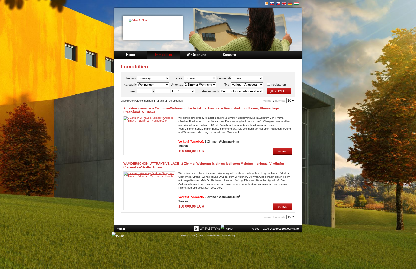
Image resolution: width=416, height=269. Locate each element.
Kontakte (229, 55)
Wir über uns (196, 55)
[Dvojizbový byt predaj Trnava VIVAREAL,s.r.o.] (272, 3)
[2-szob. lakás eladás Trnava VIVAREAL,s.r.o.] (296, 3)
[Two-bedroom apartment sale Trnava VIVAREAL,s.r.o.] (284, 3)
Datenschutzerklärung (221, 235)
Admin (121, 228)
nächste (280, 100)
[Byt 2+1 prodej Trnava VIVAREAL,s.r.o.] (278, 3)
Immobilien (163, 55)
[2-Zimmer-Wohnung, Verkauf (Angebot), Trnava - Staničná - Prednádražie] (149, 120)
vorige (267, 100)
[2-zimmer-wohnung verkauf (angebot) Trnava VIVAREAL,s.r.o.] (290, 3)
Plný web (197, 235)
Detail (282, 151)
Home (130, 55)
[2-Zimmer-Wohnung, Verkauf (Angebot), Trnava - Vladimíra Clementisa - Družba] (149, 176)
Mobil (184, 235)
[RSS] (266, 3)
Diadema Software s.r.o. (284, 228)
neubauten (278, 84)
